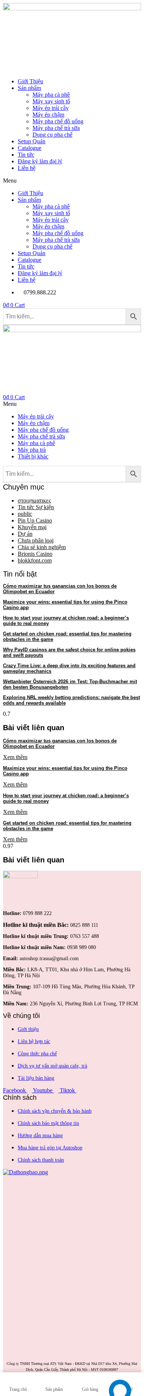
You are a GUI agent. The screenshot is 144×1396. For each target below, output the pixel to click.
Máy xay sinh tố (51, 101)
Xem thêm (15, 757)
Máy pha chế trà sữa (56, 128)
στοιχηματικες (34, 500)
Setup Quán (31, 141)
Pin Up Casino (35, 520)
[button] (72, 180)
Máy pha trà (32, 450)
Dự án (25, 534)
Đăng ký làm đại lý (40, 161)
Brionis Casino (35, 554)
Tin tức (26, 154)
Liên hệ (26, 168)
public (25, 514)
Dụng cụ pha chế (52, 134)
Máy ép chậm (48, 114)
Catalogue (29, 148)
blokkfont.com (35, 560)
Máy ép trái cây (50, 108)
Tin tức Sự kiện (36, 507)
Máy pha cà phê (51, 94)
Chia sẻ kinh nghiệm (42, 547)
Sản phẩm (29, 88)
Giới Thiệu (30, 81)
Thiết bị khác (33, 456)
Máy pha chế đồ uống (57, 121)
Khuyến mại (32, 527)
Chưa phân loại (36, 540)
